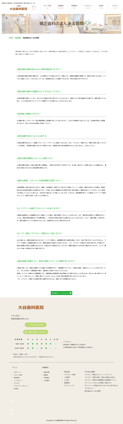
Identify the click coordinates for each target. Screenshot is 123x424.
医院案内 (74, 7)
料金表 (101, 7)
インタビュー (87, 7)
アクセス (115, 7)
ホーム (34, 8)
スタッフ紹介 (47, 7)
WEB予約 (11, 411)
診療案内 (61, 7)
